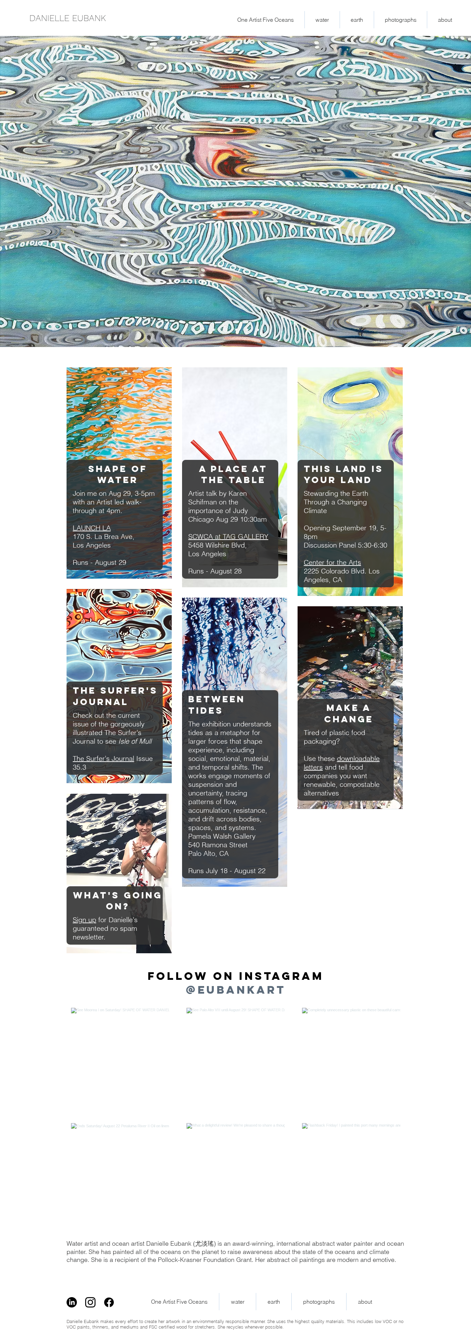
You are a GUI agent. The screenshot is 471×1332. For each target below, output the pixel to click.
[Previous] (37, 191)
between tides (216, 704)
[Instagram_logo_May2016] (90, 1302)
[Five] (224, 330)
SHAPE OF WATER (117, 474)
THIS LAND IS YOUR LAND (343, 474)
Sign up (84, 919)
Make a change (348, 713)
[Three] (213, 330)
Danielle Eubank (83, 1321)
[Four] (236, 330)
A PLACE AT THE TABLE (233, 474)
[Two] (258, 330)
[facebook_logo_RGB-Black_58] (109, 1302)
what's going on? (117, 900)
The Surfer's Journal (103, 758)
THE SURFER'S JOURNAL (115, 696)
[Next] (433, 191)
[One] (247, 330)
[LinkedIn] (72, 1302)
